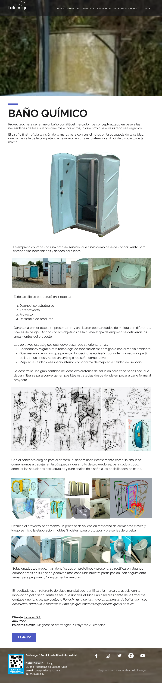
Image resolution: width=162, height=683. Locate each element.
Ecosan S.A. (32, 617)
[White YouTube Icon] (142, 655)
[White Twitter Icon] (119, 655)
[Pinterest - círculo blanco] (131, 655)
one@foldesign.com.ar (48, 670)
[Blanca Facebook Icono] (96, 655)
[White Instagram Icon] (108, 655)
